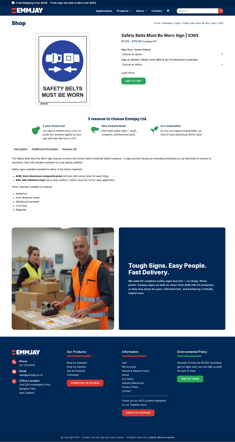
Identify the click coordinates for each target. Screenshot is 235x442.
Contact (126, 391)
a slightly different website (161, 437)
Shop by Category (77, 362)
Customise (73, 374)
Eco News (128, 378)
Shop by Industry (76, 366)
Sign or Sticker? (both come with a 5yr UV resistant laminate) (159, 59)
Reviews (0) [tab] (69, 149)
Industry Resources (133, 383)
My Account (129, 366)
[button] (168, 11)
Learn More (127, 72)
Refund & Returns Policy (135, 370)
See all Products (76, 370)
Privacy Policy (130, 387)
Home (157, 23)
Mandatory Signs (171, 23)
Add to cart (133, 81)
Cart (124, 362)
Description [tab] (21, 149)
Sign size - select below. (136, 49)
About (125, 374)
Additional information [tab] (45, 149)
